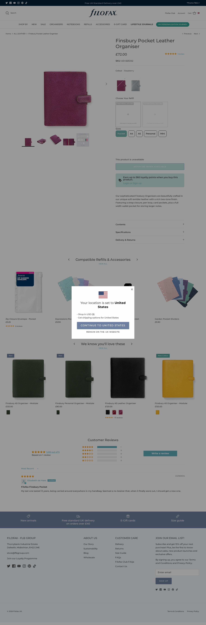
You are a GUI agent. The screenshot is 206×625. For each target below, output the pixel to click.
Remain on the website (103, 332)
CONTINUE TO (103, 325)
